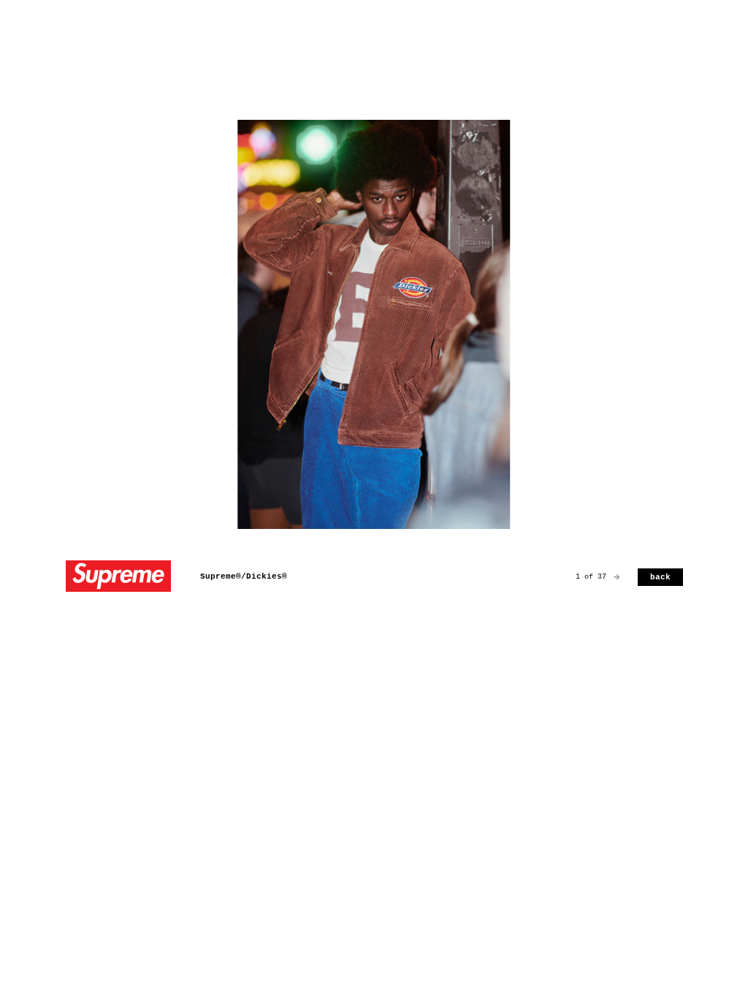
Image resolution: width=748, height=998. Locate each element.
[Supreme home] (118, 577)
